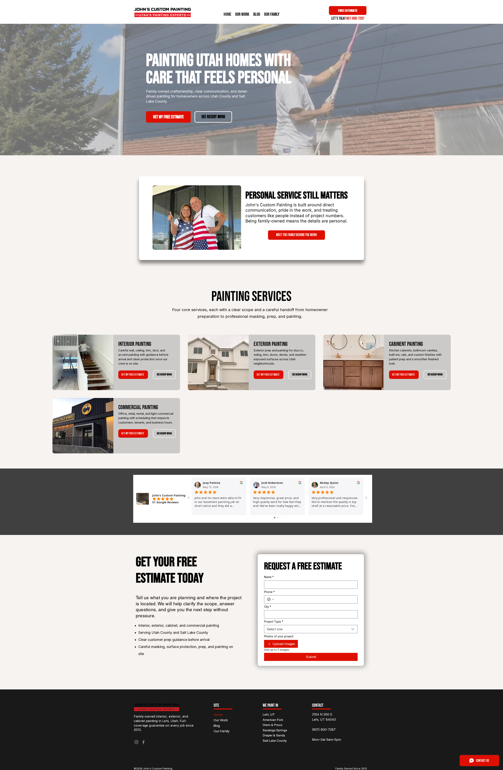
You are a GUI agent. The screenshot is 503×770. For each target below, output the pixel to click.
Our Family (221, 731)
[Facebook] (143, 742)
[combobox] (311, 629)
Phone (269, 592)
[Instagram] (136, 742)
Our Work (221, 720)
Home (218, 714)
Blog (217, 725)
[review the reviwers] (241, 483)
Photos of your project (278, 636)
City (267, 606)
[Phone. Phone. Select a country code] (270, 599)
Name (269, 577)
